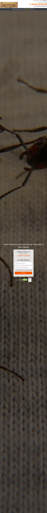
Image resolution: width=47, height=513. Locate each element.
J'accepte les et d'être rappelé (24, 270)
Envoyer (23, 273)
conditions (23, 270)
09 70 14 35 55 (39, 4)
